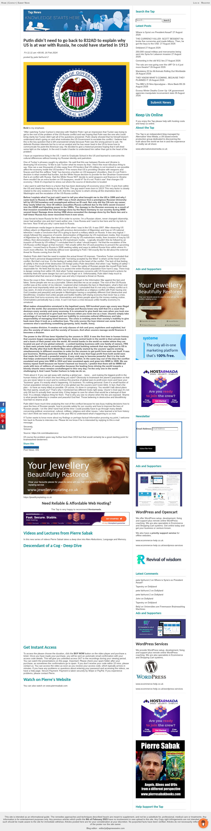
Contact (12, 3)
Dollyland (140, 47)
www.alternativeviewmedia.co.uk (151, 149)
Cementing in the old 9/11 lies (150, 60)
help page (35, 670)
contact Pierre (48, 673)
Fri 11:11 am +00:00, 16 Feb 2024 (41, 52)
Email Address (143, 428)
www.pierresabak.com (57, 685)
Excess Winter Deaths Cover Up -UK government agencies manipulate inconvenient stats (160, 91)
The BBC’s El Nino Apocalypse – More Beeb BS (159, 84)
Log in (196, 3)
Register (205, 3)
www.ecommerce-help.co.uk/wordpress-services (159, 545)
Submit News (24, 3)
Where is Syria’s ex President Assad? (154, 32)
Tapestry (140, 586)
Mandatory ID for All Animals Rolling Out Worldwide (161, 71)
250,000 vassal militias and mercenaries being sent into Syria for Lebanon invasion (158, 52)
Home (3, 3)
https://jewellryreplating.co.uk (37, 497)
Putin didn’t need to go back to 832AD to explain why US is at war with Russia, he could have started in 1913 (75, 43)
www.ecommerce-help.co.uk (149, 540)
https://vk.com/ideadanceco (45, 433)
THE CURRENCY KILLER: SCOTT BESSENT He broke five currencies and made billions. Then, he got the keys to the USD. (160, 41)
